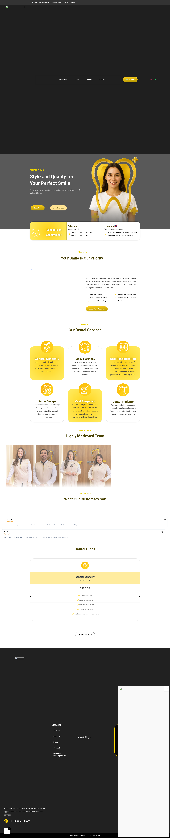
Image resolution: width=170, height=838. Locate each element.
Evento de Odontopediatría (59, 755)
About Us (57, 736)
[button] (85, 634)
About (77, 79)
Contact (102, 79)
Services (62, 79)
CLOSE (166, 688)
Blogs (89, 79)
